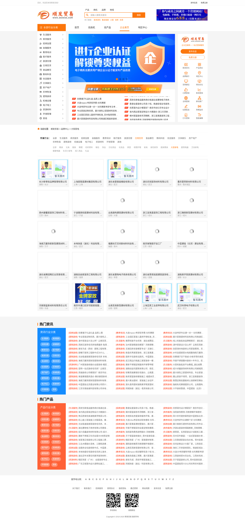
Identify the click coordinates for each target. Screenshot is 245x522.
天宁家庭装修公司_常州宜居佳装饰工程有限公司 (189, 460)
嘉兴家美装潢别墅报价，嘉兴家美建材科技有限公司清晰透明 (141, 424)
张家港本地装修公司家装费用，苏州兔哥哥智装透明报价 (189, 349)
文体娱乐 (182, 138)
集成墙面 (105, 20)
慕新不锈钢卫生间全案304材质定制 (94, 436)
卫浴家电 (195, 147)
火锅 (112, 20)
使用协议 (111, 488)
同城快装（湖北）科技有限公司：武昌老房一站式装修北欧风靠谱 (141, 464)
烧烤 (116, 20)
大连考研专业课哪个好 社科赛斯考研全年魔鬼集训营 (189, 420)
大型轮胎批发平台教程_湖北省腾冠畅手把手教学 (189, 364)
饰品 (104, 147)
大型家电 (75, 129)
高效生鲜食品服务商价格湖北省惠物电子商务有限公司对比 (94, 408)
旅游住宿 (128, 138)
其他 (119, 142)
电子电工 (89, 142)
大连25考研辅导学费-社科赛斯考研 (188, 452)
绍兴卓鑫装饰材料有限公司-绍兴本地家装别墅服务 (94, 432)
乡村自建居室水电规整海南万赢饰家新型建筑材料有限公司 (189, 353)
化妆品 (121, 147)
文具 (67, 147)
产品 (87, 10)
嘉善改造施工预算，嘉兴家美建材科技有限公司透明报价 (141, 456)
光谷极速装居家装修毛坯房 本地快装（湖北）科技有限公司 (94, 356)
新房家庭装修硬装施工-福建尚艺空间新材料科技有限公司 (141, 376)
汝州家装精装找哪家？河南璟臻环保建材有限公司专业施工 (141, 345)
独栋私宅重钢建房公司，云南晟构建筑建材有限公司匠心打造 (189, 384)
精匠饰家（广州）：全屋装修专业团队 (94, 460)
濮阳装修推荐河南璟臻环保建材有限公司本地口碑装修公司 (141, 444)
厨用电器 (184, 147)
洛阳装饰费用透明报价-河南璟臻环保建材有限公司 (141, 432)
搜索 (139, 15)
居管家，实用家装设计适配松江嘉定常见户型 (189, 432)
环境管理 (111, 142)
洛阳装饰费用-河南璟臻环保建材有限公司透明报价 (150, 113)
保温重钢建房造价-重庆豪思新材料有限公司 (94, 376)
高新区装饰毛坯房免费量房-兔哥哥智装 (94, 345)
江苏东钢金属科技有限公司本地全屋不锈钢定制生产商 (94, 388)
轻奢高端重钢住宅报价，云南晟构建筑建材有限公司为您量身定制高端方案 (141, 372)
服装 (74, 147)
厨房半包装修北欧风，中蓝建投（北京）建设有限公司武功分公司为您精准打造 (141, 356)
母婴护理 (137, 147)
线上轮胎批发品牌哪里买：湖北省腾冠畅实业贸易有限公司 (189, 341)
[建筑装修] (73, 337)
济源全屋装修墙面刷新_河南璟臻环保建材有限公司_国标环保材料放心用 (189, 428)
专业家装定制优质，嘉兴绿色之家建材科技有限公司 (98, 104)
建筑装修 (67, 142)
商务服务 (74, 138)
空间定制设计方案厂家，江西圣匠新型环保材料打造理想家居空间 (189, 444)
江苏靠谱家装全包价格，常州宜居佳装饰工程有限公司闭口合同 (189, 440)
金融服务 (96, 138)
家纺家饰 (154, 147)
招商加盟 (85, 138)
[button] (117, 79)
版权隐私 (122, 488)
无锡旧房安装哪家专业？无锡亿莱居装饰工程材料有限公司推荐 (141, 349)
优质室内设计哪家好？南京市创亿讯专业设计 (149, 101)
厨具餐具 (164, 147)
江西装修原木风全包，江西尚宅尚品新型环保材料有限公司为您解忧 (189, 456)
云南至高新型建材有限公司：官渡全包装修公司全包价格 (141, 448)
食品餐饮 (150, 138)
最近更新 (134, 488)
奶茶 (121, 20)
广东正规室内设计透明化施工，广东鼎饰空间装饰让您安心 (94, 464)
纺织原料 (89, 147)
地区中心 (142, 27)
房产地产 (193, 138)
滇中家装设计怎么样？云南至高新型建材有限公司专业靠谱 (98, 116)
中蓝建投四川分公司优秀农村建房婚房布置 (189, 464)
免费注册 (204, 3)
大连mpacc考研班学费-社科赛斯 (140, 333)
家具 (146, 147)
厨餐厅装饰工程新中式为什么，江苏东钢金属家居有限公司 (94, 353)
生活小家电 (67, 151)
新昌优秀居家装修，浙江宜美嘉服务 (141, 353)
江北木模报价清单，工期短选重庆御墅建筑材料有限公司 (94, 444)
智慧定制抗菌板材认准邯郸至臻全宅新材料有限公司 (189, 380)
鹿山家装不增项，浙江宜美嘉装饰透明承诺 (189, 376)
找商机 (91, 27)
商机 (95, 10)
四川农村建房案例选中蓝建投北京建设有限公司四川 (189, 416)
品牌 (104, 10)
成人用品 (78, 151)
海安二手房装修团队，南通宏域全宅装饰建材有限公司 (189, 448)
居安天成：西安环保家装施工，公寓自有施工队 (141, 460)
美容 (129, 147)
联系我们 (87, 488)
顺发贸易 (55, 129)
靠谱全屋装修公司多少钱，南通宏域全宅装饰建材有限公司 (150, 97)
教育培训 (107, 138)
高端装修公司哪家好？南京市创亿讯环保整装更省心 (94, 372)
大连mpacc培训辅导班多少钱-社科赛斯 (141, 452)
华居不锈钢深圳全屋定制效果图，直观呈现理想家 (141, 428)
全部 (55, 138)
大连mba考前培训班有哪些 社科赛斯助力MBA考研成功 (141, 420)
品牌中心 (65, 129)
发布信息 (194, 3)
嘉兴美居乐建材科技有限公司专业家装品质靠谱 (189, 424)
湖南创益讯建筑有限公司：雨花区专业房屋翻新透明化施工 (141, 368)
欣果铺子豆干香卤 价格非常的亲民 (188, 356)
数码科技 (160, 138)
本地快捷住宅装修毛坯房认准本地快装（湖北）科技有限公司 (94, 452)
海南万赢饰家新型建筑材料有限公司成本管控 (94, 360)
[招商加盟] (73, 333)
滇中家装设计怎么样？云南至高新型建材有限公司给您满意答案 (189, 345)
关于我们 (76, 488)
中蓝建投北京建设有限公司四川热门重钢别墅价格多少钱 (94, 384)
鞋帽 (81, 147)
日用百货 (139, 138)
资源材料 (100, 142)
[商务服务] (120, 345)
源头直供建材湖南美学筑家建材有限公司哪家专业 (141, 384)
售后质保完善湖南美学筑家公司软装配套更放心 (150, 117)
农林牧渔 (57, 142)
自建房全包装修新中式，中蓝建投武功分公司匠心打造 (94, 448)
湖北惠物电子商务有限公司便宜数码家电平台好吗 (94, 428)
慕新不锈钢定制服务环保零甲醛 (139, 364)
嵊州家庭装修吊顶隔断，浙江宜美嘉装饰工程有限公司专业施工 (150, 109)
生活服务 (63, 138)
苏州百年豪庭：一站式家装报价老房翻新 (189, 436)
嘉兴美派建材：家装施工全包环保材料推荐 (141, 380)
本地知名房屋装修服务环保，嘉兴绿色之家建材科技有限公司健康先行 (141, 416)
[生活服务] (120, 341)
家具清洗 (97, 20)
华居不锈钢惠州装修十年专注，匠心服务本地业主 (189, 360)
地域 (112, 10)
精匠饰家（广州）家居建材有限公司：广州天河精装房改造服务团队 (141, 440)
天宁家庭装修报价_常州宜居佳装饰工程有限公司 (141, 436)
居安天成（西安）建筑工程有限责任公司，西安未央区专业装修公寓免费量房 (94, 349)
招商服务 (99, 488)
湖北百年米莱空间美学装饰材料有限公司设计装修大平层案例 (94, 456)
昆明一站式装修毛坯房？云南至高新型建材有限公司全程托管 (94, 368)
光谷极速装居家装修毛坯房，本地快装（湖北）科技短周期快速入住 (94, 424)
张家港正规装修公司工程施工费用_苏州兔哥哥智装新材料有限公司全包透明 (94, 440)
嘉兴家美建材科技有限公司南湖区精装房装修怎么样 (98, 112)
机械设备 (78, 142)
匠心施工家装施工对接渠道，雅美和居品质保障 (94, 420)
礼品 (87, 151)
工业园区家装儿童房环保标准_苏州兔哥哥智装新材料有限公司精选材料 (98, 108)
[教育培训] (120, 333)
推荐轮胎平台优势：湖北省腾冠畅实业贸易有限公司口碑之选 (98, 120)
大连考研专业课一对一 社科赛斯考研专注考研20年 (98, 100)
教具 (61, 147)
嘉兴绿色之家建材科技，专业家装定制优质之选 (189, 372)
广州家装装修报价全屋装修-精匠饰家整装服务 (94, 364)
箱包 (97, 147)
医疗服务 (117, 138)
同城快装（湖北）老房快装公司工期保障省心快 (141, 388)
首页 (77, 27)
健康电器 (56, 151)
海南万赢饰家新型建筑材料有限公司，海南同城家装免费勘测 (94, 380)
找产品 (107, 27)
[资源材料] (73, 364)
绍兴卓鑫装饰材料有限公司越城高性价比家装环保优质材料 (189, 368)
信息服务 (171, 138)
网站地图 (145, 488)
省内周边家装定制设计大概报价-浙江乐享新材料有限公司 (150, 105)
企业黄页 (124, 27)
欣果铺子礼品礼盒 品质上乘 (90, 333)
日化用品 (112, 147)
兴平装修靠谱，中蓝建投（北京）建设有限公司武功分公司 (189, 388)
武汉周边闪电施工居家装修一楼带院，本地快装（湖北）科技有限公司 (141, 360)
